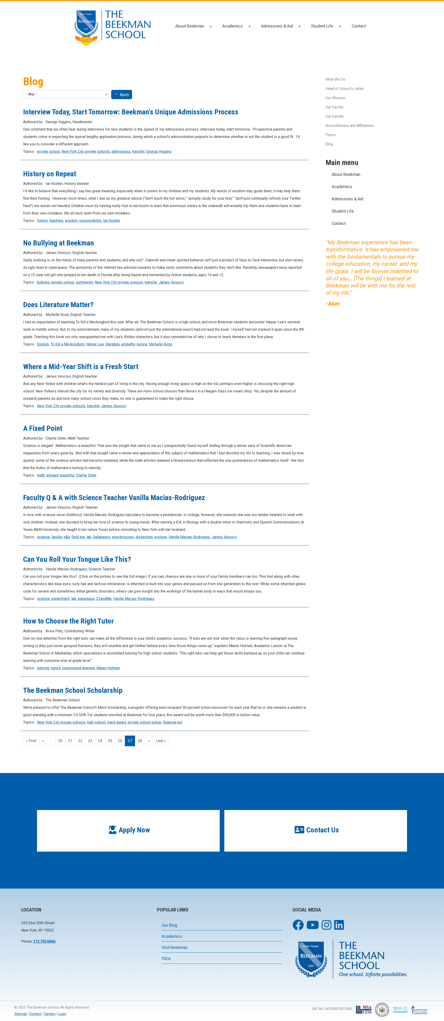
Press (331, 135)
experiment (60, 598)
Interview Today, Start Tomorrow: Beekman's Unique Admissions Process (130, 111)
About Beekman (186, 28)
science (43, 537)
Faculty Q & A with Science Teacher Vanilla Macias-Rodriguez (114, 497)
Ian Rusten (111, 220)
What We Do (335, 79)
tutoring (43, 668)
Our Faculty (335, 116)
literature (112, 344)
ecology (160, 537)
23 (90, 741)
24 (100, 741)
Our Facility (335, 107)
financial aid (172, 722)
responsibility (90, 220)
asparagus (86, 598)
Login (62, 1014)
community (84, 282)
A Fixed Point (42, 428)
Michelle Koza (160, 344)
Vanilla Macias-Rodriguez (189, 537)
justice (142, 344)
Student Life (319, 28)
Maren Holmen (108, 668)
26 (120, 741)
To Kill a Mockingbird (67, 344)
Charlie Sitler (86, 475)
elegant (52, 475)
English (43, 344)
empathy (128, 344)
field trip (78, 537)
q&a (67, 537)
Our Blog (169, 925)
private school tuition (144, 722)
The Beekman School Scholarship (72, 690)
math (41, 475)
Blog (329, 144)
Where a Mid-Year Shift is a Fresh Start (80, 366)
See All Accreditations (332, 1009)
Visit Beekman (175, 947)
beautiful (67, 475)
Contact (359, 26)
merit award (116, 722)
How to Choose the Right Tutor (68, 621)
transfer (138, 151)
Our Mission (335, 98)
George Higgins (158, 151)
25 (110, 741)
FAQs (166, 958)
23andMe (103, 598)
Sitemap (20, 1014)
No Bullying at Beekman (58, 242)
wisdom (71, 220)
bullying (43, 282)
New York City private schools (86, 151)
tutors (55, 668)
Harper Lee (95, 344)
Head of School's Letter (345, 88)
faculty (56, 537)
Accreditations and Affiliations (350, 125)
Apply (124, 94)
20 (60, 741)
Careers (50, 1014)
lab (88, 537)
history (42, 220)
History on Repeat (49, 173)
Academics (229, 28)
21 (70, 741)
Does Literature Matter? (58, 304)
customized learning (78, 668)
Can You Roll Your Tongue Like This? (77, 559)
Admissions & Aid (274, 28)
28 (140, 741)
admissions (120, 151)
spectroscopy (123, 537)
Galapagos (101, 537)
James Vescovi (171, 282)
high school (96, 722)
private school (48, 151)
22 (80, 741)
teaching (56, 220)
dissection (144, 537)
